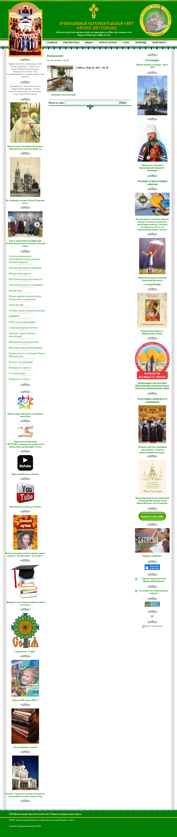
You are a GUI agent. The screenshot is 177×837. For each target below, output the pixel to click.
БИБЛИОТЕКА (71, 42)
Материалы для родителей (24, 342)
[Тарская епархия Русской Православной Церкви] (152, 581)
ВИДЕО (89, 42)
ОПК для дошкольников (22, 322)
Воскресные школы (20, 273)
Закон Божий (16, 304)
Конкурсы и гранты (20, 367)
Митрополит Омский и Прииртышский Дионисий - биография (152, 168)
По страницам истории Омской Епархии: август (25, 201)
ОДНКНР (14, 316)
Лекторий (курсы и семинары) (26, 284)
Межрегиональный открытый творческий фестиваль (152, 279)
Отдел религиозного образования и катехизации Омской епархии (24, 259)
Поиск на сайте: (57, 102)
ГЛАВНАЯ (51, 42)
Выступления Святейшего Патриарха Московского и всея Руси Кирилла (25, 147)
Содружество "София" (25, 651)
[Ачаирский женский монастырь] (152, 606)
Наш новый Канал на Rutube (25, 474)
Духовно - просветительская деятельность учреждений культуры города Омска (25, 794)
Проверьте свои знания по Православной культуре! (25, 603)
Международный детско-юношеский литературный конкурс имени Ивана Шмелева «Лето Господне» (152, 500)
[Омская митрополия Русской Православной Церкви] (152, 569)
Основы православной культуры (27, 310)
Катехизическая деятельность (26, 279)
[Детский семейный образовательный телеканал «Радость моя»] (152, 616)
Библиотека (15, 290)
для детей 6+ (37, 556)
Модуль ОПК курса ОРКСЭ (25, 700)
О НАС (126, 42)
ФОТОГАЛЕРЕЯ (108, 42)
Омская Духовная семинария (25, 267)
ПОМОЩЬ (141, 42)
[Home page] (96, 30)
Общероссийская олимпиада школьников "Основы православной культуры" (152, 450)
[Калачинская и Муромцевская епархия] (152, 593)
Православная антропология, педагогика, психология (25, 298)
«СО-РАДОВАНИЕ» (152, 284)
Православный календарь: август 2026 (152, 65)
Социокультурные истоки (23, 327)
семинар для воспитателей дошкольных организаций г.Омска (26, 445)
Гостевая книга (17, 373)
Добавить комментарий (64, 94)
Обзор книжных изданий (25, 747)
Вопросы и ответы (19, 379)
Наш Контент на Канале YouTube (25, 507)
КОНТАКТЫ (159, 42)
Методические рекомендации (25, 347)
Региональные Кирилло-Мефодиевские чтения (152, 332)
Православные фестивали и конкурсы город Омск (25, 415)
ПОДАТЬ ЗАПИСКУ (152, 556)
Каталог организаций (21, 362)
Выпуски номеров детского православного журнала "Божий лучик (25, 554)
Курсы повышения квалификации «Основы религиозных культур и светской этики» (25, 243)
